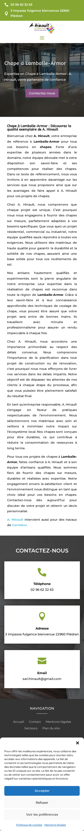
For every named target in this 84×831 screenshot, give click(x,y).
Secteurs (30, 728)
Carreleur (19, 525)
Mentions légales (55, 824)
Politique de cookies (29, 824)
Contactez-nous (42, 93)
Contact (35, 722)
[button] (77, 743)
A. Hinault (15, 520)
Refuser (42, 802)
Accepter (42, 791)
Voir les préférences (42, 814)
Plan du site (51, 728)
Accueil (18, 722)
